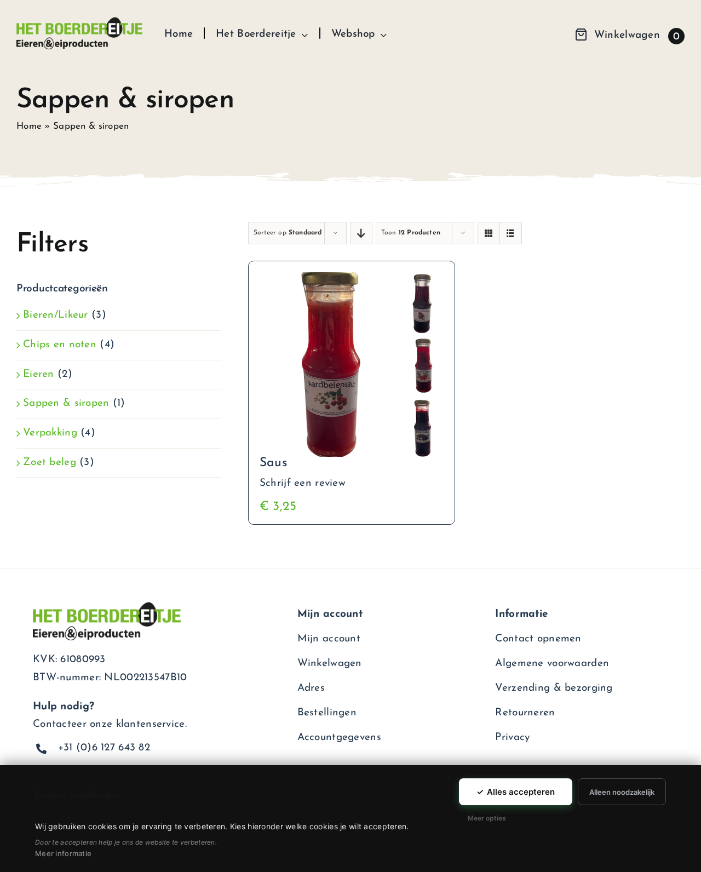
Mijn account (328, 639)
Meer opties (487, 818)
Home (29, 126)
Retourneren (525, 713)
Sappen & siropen (66, 403)
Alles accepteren (515, 792)
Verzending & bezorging (553, 688)
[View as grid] (488, 233)
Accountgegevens (339, 737)
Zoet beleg (49, 462)
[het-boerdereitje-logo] (79, 22)
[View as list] (510, 233)
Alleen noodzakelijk (621, 792)
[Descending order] (361, 233)
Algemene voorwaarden (552, 663)
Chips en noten (59, 345)
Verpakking (50, 433)
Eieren (38, 374)
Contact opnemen (538, 639)
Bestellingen (327, 713)
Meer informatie (63, 853)
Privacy (512, 737)
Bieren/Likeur (55, 315)
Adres (311, 688)
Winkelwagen (329, 663)
